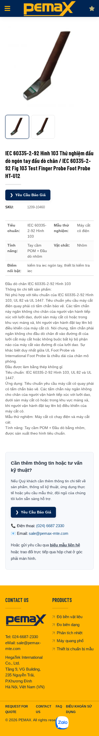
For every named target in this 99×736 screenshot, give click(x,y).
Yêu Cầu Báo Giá (28, 195)
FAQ (59, 706)
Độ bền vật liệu (69, 616)
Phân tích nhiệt (69, 633)
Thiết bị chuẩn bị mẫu (75, 649)
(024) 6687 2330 (50, 525)
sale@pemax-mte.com (48, 533)
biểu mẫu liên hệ (65, 545)
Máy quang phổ (70, 640)
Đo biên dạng (68, 624)
